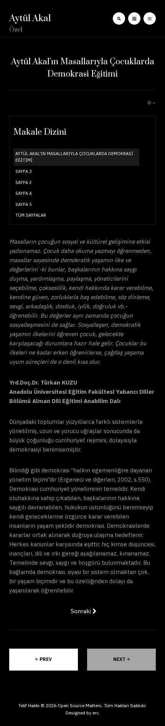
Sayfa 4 (23, 193)
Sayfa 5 (23, 204)
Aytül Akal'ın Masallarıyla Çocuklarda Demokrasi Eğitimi (74, 157)
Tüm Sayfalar (30, 215)
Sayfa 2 (23, 171)
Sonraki (81, 611)
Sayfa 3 (23, 182)
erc (95, 713)
